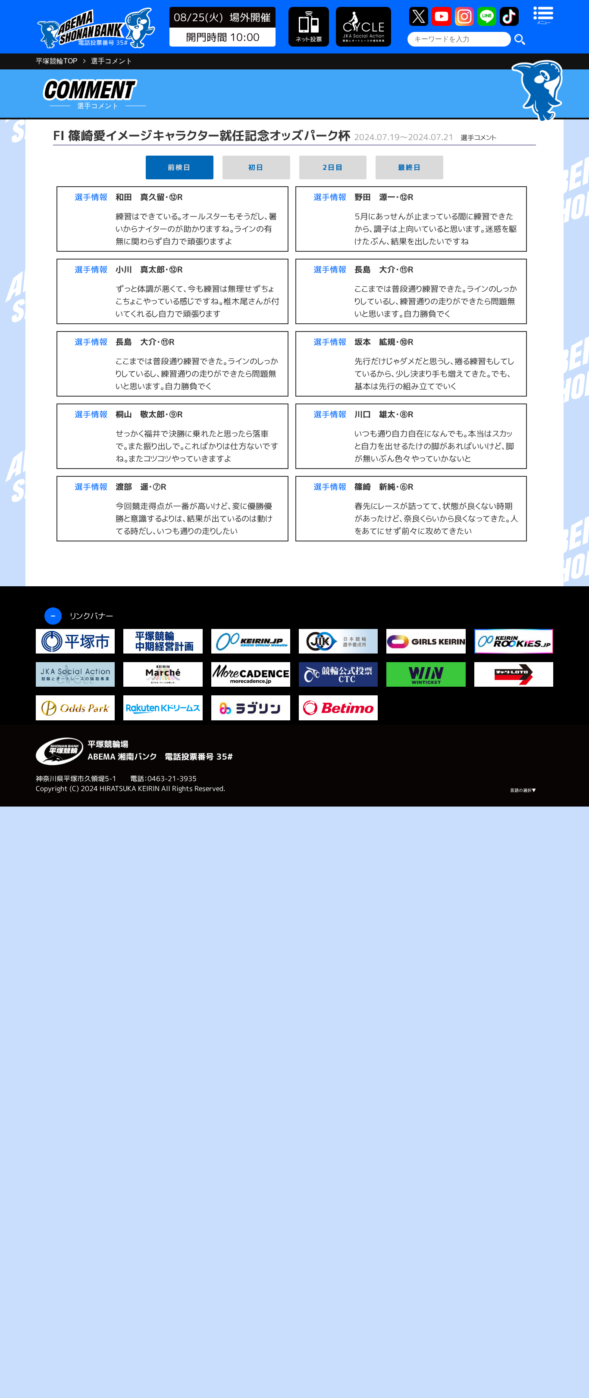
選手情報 (91, 197)
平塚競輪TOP (57, 61)
